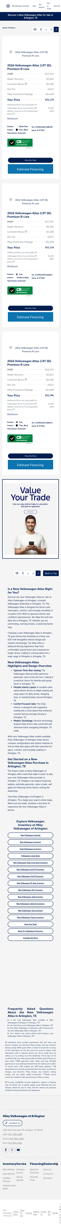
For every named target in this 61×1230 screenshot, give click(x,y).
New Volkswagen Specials (30, 835)
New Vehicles (9, 1169)
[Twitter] (12, 1150)
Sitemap (29, 1213)
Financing (36, 1163)
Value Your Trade (30, 924)
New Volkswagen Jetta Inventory (30, 897)
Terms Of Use (22, 1213)
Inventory (9, 1163)
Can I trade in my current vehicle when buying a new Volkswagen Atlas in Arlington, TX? (30, 1034)
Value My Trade (30, 160)
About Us (47, 1169)
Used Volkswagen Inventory (30, 849)
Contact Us (14, 1123)
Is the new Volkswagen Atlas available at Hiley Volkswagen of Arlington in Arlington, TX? (30, 1021)
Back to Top (51, 573)
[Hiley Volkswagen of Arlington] (17, 6)
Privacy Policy (16, 1213)
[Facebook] (6, 1150)
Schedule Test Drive (30, 938)
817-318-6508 (15, 1134)
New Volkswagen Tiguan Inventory (30, 917)
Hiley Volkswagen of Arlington (7, 1213)
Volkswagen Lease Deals (30, 856)
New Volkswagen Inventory (30, 842)
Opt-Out (49, 1213)
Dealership (50, 1163)
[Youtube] (18, 1150)
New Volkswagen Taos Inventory (30, 910)
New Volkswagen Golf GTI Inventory (30, 869)
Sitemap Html (36, 1213)
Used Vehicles (9, 1173)
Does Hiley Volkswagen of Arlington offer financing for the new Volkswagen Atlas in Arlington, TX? (30, 1029)
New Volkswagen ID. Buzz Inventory (30, 883)
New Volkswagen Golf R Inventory (30, 876)
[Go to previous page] (41, 29)
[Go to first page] (35, 29)
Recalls (55, 1213)
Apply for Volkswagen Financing (30, 931)
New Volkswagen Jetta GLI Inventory (30, 904)
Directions (47, 1178)
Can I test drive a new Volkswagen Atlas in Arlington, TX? (31, 1025)
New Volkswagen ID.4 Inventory (30, 890)
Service (21, 1163)
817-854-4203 (17, 1138)
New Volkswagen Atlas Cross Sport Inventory (30, 863)
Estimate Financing (30, 169)
